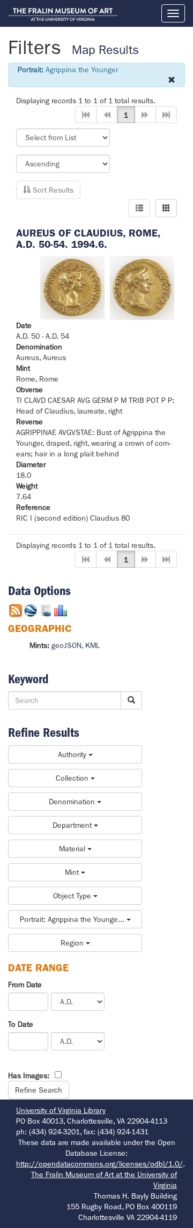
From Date (25, 984)
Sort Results (52, 190)
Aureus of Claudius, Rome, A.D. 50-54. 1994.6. (88, 238)
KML (92, 645)
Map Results (105, 50)
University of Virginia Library (61, 1110)
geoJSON (66, 645)
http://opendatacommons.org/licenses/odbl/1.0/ (99, 1164)
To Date (20, 1024)
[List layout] (139, 208)
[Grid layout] (166, 208)
